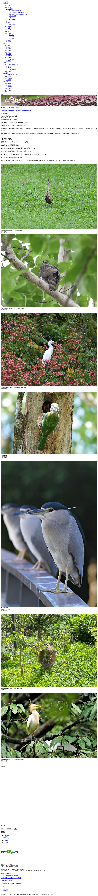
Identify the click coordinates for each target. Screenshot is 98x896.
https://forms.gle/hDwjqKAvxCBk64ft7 (15, 157)
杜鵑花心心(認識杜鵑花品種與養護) (18, 14)
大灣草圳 (8, 57)
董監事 (8, 22)
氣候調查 (8, 66)
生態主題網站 (9, 9)
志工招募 (5, 73)
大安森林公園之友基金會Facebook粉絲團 (11, 878)
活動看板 (5, 81)
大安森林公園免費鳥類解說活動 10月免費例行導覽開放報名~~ (16, 110)
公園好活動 (9, 87)
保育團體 (11, 38)
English (5, 91)
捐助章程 (8, 26)
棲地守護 (8, 76)
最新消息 (5, 2)
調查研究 (5, 62)
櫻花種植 (8, 52)
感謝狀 (8, 31)
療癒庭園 (8, 61)
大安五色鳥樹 (12, 16)
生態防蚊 (11, 17)
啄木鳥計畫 (9, 55)
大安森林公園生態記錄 (12, 64)
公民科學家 (9, 78)
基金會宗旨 (9, 5)
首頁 (7, 107)
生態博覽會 (9, 83)
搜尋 (16, 828)
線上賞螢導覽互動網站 (15, 10)
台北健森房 (12, 19)
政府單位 (11, 35)
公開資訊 (8, 40)
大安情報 (8, 90)
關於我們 (5, 3)
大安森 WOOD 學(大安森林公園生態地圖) (11, 883)
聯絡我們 (8, 42)
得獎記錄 (8, 29)
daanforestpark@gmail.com (12, 875)
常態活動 (8, 7)
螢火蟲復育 (9, 48)
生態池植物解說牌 (13, 69)
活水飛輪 (11, 59)
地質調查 (8, 71)
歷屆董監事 (12, 24)
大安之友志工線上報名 (12, 74)
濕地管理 (8, 54)
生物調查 (8, 67)
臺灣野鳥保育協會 (5, 117)
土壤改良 (8, 45)
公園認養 (5, 43)
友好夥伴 (8, 33)
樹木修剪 (8, 47)
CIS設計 (8, 28)
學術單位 (11, 36)
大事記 (8, 21)
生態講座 (8, 88)
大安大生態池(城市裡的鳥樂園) (17, 12)
